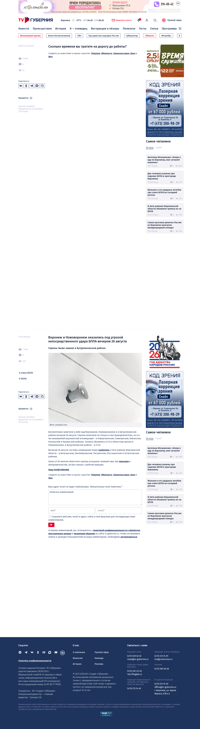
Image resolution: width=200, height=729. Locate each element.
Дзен (132, 53)
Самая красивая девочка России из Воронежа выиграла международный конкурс (164, 225)
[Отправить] (51, 525)
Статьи (154, 28)
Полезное (129, 28)
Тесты (142, 28)
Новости (23, 28)
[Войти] (146, 20)
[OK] (38, 653)
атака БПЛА (27, 373)
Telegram (95, 53)
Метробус (166, 35)
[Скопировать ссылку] (42, 85)
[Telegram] (26, 653)
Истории (60, 28)
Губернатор (132, 35)
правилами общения (84, 533)
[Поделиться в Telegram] (31, 85)
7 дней (158, 147)
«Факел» (149, 35)
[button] (179, 35)
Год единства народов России (103, 35)
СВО (79, 35)
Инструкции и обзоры (105, 28)
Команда (99, 658)
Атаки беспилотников (59, 35)
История (77, 664)
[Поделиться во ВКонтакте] (20, 85)
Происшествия (42, 28)
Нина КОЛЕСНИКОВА (58, 469)
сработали (103, 450)
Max (50, 56)
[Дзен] (20, 653)
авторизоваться (129, 537)
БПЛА (24, 378)
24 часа (149, 147)
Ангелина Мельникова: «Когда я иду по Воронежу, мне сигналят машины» (164, 160)
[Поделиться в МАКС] (37, 85)
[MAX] (50, 653)
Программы (169, 28)
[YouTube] (56, 653)
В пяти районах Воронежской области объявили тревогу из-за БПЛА (164, 209)
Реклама (99, 664)
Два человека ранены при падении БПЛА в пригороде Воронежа (162, 176)
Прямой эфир (174, 20)
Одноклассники (121, 53)
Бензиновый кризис (30, 35)
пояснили (124, 461)
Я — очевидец (78, 28)
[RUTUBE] (44, 653)
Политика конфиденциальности (34, 660)
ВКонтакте (106, 53)
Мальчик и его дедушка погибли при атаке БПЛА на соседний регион (164, 192)
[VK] (32, 653)
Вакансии (78, 658)
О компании (79, 652)
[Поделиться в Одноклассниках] (26, 85)
